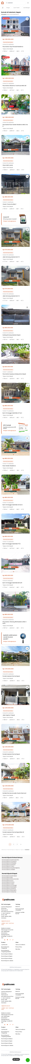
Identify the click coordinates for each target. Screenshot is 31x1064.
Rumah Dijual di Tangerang (5, 947)
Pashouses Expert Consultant (19, 909)
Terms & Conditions (20, 944)
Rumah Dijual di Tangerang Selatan (6, 951)
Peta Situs (17, 949)
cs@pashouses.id (5, 921)
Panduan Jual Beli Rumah (19, 913)
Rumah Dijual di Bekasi (6, 954)
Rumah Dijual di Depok (6, 956)
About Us (17, 906)
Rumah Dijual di (10, 859)
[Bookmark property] (27, 18)
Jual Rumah (4, 944)
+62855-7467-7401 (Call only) (7, 924)
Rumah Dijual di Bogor (6, 958)
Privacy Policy (18, 947)
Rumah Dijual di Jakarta (7, 960)
